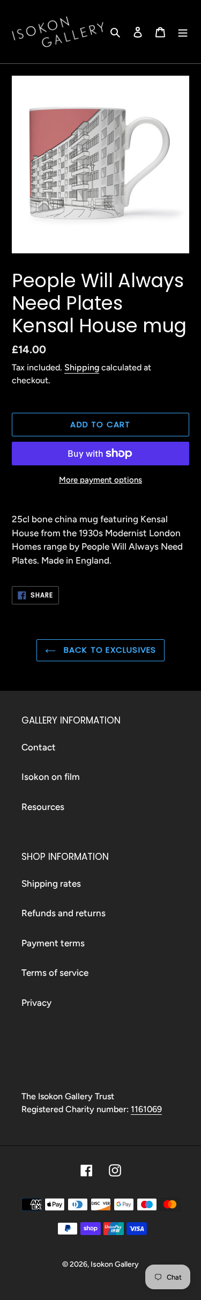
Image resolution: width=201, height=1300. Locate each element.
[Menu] (183, 31)
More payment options (100, 480)
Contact (38, 747)
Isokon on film (50, 776)
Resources (42, 806)
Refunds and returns (63, 913)
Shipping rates (51, 883)
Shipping (81, 367)
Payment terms (53, 943)
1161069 (146, 1109)
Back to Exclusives (109, 649)
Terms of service (54, 972)
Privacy (36, 1002)
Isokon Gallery (115, 1264)
